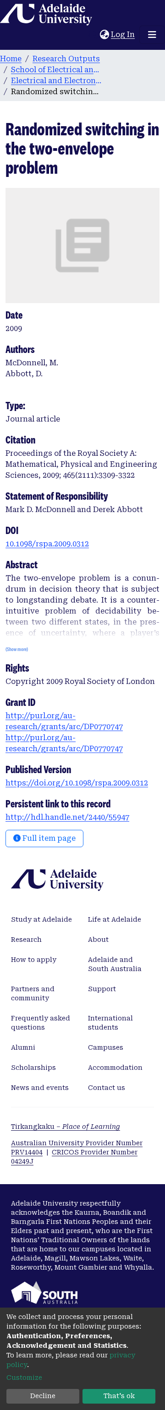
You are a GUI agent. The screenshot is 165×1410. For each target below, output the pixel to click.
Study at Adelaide (41, 919)
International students (110, 1023)
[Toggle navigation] (152, 35)
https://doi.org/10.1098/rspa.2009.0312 (77, 783)
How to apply (33, 959)
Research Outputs (66, 58)
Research (26, 939)
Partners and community (33, 993)
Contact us (106, 1087)
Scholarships (33, 1067)
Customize (24, 1377)
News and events (40, 1087)
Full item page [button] (48, 838)
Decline (42, 1395)
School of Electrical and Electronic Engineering (57, 69)
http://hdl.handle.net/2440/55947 (67, 817)
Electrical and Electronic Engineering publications (57, 80)
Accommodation (115, 1067)
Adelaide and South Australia (115, 964)
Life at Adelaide (114, 919)
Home (11, 58)
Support (102, 989)
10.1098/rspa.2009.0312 (47, 543)
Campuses (105, 1047)
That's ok (119, 1395)
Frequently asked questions (40, 1023)
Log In (123, 34)
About (98, 939)
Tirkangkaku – (65, 1126)
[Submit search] (93, 34)
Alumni (23, 1047)
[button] (104, 34)
